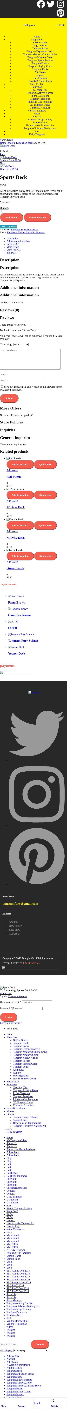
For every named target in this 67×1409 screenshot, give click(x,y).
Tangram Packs (21, 1046)
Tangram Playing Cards (25, 1063)
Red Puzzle (14, 476)
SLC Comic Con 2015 (18, 1276)
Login (8, 1017)
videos (10, 1326)
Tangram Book (20, 1043)
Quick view (45, 464)
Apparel (17, 1072)
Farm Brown (17, 602)
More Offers (13, 247)
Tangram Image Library (25, 1117)
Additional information (18, 241)
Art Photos (18, 1069)
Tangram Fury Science (23, 640)
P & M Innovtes (31, 963)
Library (10, 1114)
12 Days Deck (16, 507)
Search (40, 1344)
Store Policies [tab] (11, 422)
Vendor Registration (17, 1323)
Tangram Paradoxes (23, 1096)
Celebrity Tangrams (17, 1175)
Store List (11, 1294)
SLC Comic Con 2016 (18, 1279)
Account (21, 1406)
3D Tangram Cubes (23, 1102)
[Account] (19, 1401)
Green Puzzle (15, 568)
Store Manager (14, 1300)
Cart (9, 1164)
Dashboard (12, 1199)
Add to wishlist (37, 217)
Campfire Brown (19, 615)
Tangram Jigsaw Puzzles (25, 1057)
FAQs (10, 1214)
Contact (10, 1190)
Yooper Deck (16, 653)
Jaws (9, 1128)
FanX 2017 (12, 1211)
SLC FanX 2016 (15, 1285)
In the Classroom (21, 1093)
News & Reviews (16, 1108)
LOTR (12, 628)
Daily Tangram (14, 1131)
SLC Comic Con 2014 (18, 1273)
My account (13, 1235)
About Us (12, 1143)
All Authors (13, 1152)
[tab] (37, 238)
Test (9, 1318)
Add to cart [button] (12, 470)
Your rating (6, 344)
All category (13, 1356)
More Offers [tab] (10, 408)
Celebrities (12, 1173)
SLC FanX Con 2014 (18, 1288)
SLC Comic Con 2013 (18, 1270)
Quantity (4, 208)
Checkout (11, 1178)
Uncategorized (20, 1075)
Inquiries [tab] (7, 430)
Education (12, 1084)
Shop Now (12, 1037)
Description (12, 238)
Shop (3, 1406)
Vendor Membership (17, 1321)
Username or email (10, 1002)
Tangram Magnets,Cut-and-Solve (30, 1052)
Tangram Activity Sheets (25, 1090)
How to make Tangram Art (27, 1123)
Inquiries (11, 252)
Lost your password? (10, 1023)
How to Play (13, 1081)
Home (3, 142)
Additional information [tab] (19, 287)
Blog (9, 1158)
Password (6, 1008)
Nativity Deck (16, 537)
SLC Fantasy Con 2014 (19, 1282)
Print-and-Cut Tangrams (25, 1099)
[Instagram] (60, 4)
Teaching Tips (20, 1087)
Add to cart (11, 217)
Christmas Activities (23, 1105)
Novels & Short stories (24, 1078)
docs (9, 1205)
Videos (10, 1111)
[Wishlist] (52, 1401)
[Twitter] (51, 4)
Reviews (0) (13, 244)
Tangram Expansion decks (20, 142)
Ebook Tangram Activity (19, 1208)
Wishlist (55, 1406)
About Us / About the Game (21, 1149)
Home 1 (11, 1220)
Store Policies (13, 249)
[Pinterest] (60, 13)
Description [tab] (9, 260)
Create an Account (17, 996)
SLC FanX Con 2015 (18, 1291)
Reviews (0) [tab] (9, 310)
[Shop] (2, 1401)
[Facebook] (41, 4)
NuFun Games (20, 1040)
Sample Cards (20, 1120)
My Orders (12, 1244)
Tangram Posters (21, 1060)
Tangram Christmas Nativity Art (29, 1126)
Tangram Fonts (20, 1066)
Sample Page (13, 1258)
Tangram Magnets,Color (25, 1054)
